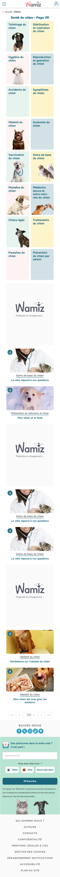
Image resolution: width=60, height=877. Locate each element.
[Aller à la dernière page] (49, 715)
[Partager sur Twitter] (24, 731)
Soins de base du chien (30, 375)
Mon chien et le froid (30, 417)
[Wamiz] (35, 4)
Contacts (30, 833)
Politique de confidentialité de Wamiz (22, 793)
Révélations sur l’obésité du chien (30, 661)
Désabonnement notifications (30, 858)
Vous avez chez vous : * (30, 763)
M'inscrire (30, 781)
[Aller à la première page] (12, 715)
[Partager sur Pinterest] (40, 731)
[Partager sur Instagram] (30, 731)
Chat (30, 769)
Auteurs (30, 827)
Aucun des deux (45, 769)
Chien (15, 769)
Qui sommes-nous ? (30, 820)
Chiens (17, 12)
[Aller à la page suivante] (41, 715)
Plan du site (30, 870)
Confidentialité (30, 839)
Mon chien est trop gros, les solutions (30, 701)
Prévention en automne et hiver (30, 413)
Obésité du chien (30, 656)
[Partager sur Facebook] (19, 731)
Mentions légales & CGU (30, 845)
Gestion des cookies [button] (30, 851)
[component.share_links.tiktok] (35, 731)
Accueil (8, 12)
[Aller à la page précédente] (19, 715)
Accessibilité (30, 864)
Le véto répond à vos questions (30, 380)
